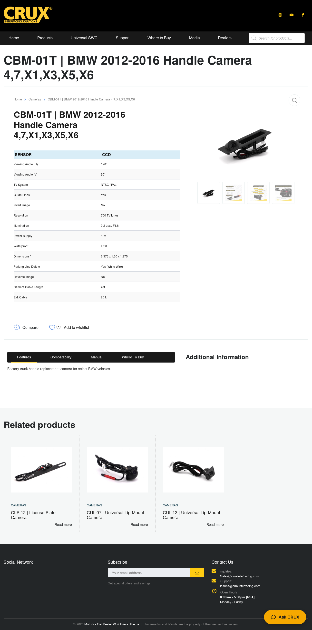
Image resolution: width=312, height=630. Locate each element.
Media (194, 37)
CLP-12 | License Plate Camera (33, 514)
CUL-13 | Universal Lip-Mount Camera (191, 514)
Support (122, 37)
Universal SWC (84, 37)
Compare (30, 327)
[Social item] (280, 15)
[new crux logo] (28, 14)
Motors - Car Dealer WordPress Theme (111, 624)
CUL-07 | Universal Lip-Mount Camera (115, 514)
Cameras (35, 99)
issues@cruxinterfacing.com (240, 585)
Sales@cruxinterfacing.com (239, 576)
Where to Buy (159, 37)
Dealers (225, 37)
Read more (63, 524)
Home (14, 37)
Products (45, 37)
